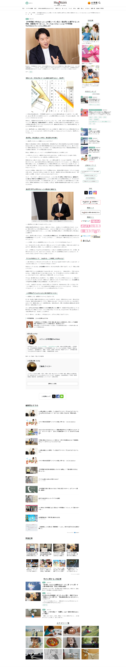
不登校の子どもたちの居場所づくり (90, 181)
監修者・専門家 (100, 8)
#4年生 (100, 117)
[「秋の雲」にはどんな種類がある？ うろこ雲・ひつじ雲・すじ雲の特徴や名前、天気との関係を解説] (33, 585)
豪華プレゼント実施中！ (87, 63)
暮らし (82, 8)
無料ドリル (58, 8)
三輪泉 (30, 71)
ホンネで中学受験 (42, 346)
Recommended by (70, 532)
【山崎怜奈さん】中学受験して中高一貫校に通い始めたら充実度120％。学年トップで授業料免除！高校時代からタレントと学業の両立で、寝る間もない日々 (56, 323)
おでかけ (87, 8)
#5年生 (90, 119)
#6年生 (104, 117)
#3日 (94, 123)
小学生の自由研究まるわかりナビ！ (46, 8)
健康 (79, 8)
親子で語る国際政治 (91, 178)
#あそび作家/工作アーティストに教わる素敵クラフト (99, 121)
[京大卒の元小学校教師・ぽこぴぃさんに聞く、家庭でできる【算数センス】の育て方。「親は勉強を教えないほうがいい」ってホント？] (33, 596)
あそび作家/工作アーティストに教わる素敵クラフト (90, 172)
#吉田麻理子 (96, 119)
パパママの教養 (29, 8)
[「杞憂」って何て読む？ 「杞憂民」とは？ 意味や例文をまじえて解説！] (33, 613)
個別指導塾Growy (53, 346)
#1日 (90, 123)
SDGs (74, 8)
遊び (35, 8)
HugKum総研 (90, 168)
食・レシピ (64, 8)
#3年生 (95, 117)
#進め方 (90, 117)
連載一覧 (93, 8)
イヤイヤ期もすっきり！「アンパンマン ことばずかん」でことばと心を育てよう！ (90, 86)
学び (23, 8)
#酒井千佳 (45, 604)
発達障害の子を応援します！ (90, 175)
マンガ (70, 8)
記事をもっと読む (52, 383)
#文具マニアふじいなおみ (94, 104)
